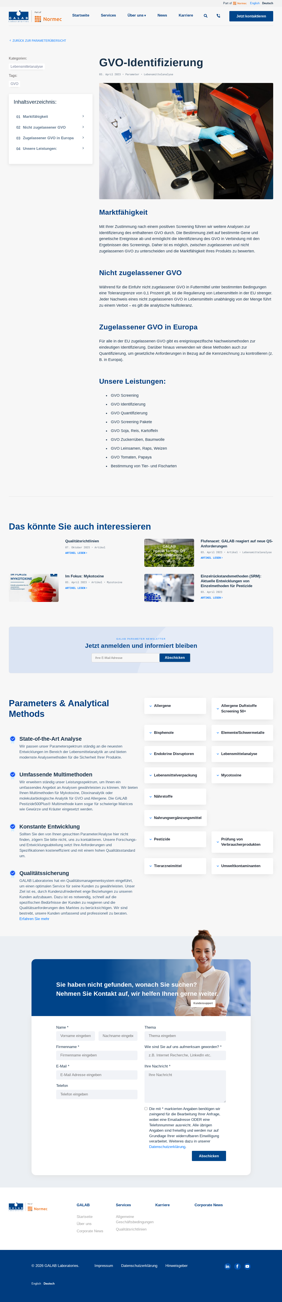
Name (62, 1027)
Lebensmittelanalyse (27, 66)
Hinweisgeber (176, 1266)
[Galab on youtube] (247, 1266)
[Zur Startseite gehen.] (35, 16)
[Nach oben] (271, 1292)
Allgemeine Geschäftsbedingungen (135, 1219)
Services (108, 15)
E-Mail (62, 1066)
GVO (14, 84)
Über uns (135, 15)
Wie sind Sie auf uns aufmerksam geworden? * (183, 1047)
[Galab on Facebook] (237, 1266)
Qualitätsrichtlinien (131, 1229)
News (162, 15)
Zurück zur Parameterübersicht (39, 40)
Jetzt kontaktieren (251, 16)
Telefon (62, 1086)
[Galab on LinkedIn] (227, 1266)
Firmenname (67, 1047)
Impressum (104, 1266)
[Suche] (206, 16)
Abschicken (175, 657)
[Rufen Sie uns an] (219, 16)
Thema (150, 1027)
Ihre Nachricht (158, 1066)
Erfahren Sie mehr (34, 919)
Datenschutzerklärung (167, 1147)
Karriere (186, 15)
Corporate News (90, 1231)
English (255, 3)
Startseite (80, 15)
